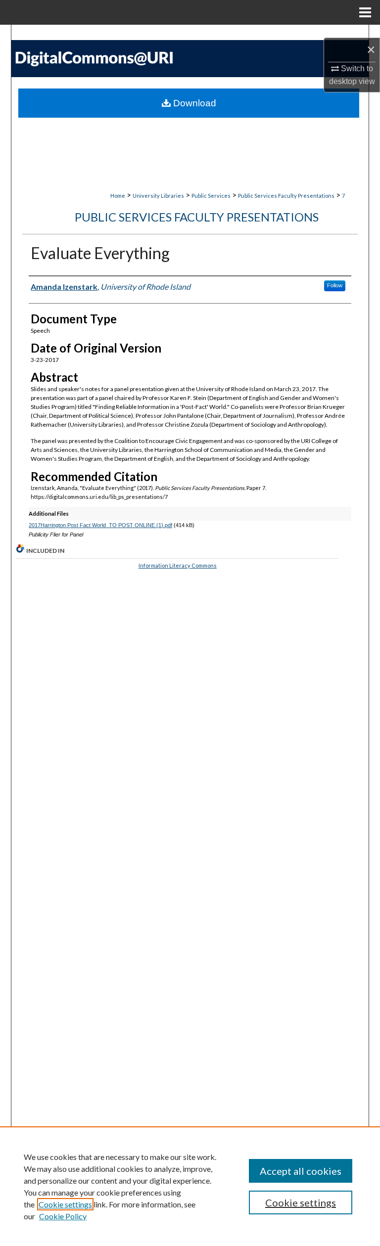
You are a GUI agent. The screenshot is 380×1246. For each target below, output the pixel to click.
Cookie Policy (63, 1216)
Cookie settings (65, 1204)
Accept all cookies (300, 1171)
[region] (190, 1186)
